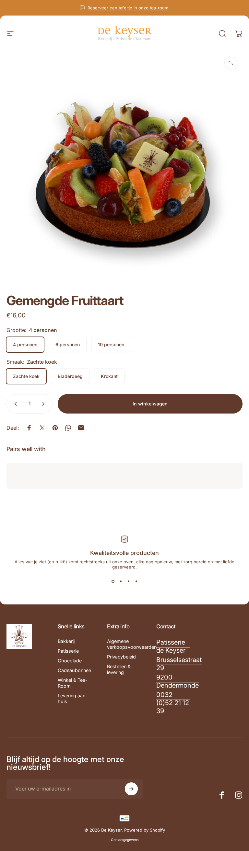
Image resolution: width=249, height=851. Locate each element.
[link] (173, 646)
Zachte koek (26, 376)
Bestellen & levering (119, 669)
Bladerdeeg (70, 376)
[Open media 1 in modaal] (230, 63)
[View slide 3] (128, 581)
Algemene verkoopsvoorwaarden (132, 644)
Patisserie (68, 651)
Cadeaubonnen (74, 670)
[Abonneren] (131, 788)
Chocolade (70, 660)
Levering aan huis (71, 698)
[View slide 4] (136, 581)
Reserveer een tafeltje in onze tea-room (128, 7)
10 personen (111, 344)
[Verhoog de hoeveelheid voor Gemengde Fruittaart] (44, 403)
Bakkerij (66, 641)
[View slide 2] (120, 581)
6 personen (67, 344)
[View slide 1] (113, 581)
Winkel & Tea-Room (73, 683)
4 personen (25, 344)
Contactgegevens (124, 840)
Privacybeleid (121, 656)
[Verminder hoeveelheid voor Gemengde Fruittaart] (14, 403)
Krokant (109, 376)
